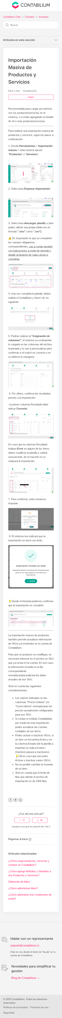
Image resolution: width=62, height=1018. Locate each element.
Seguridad (8, 1012)
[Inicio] (31, 7)
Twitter (15, 800)
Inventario (43, 17)
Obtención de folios (19, 881)
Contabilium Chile (11, 17)
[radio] (22, 820)
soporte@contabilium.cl (24, 945)
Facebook (10, 800)
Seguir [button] (31, 97)
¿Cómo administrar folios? (23, 888)
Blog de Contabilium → (25, 977)
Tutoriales (29, 17)
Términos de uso (39, 1007)
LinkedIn (20, 800)
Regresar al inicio (18, 839)
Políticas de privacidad (15, 1007)
